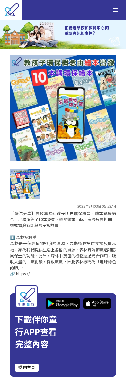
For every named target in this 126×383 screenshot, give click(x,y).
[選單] (115, 10)
